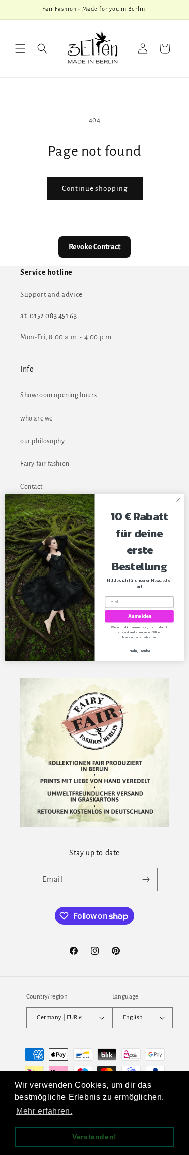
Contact (31, 486)
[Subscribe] (146, 879)
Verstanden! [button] (94, 1137)
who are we (36, 418)
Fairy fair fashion (45, 463)
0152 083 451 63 (53, 316)
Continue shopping (95, 188)
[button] (20, 48)
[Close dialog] (178, 500)
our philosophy (42, 441)
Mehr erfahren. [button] (44, 1111)
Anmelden (139, 616)
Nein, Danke (139, 651)
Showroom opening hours (58, 395)
